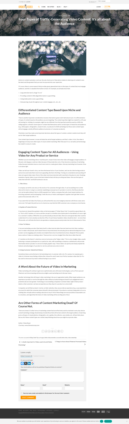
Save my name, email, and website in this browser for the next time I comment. (46, 393)
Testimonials (41, 410)
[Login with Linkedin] (29, 363)
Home (20, 410)
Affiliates (49, 410)
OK (101, 421)
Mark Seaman (74, 30)
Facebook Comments (39, 356)
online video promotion (50, 337)
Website (67, 385)
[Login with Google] (32, 363)
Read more (108, 421)
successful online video (61, 337)
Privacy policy (41, 412)
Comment (24, 370)
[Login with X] (25, 363)
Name (23, 385)
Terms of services (49, 412)
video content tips (72, 337)
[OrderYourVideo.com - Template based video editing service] (27, 7)
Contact (56, 410)
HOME (43, 7)
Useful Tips (66, 15)
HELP (65, 7)
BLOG (58, 7)
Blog (60, 15)
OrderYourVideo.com (32, 412)
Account (26, 410)
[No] (127, 421)
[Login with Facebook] (22, 363)
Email (45, 385)
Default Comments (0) (26, 356)
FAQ (31, 410)
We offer (50, 7)
